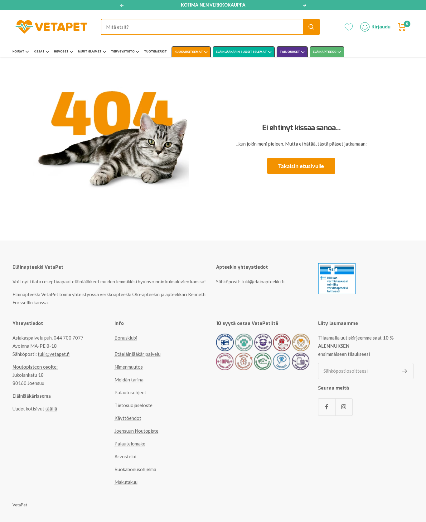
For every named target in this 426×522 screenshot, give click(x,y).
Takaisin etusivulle (301, 165)
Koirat (18, 51)
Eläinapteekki (325, 52)
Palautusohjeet (130, 392)
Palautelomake (129, 443)
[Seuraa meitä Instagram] (343, 406)
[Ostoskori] (402, 27)
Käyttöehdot (127, 418)
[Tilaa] (404, 371)
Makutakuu (126, 482)
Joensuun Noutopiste (136, 431)
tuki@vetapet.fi (54, 354)
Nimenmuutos (128, 367)
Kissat (40, 51)
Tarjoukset (290, 52)
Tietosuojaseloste (133, 405)
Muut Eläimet (90, 51)
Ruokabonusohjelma (135, 469)
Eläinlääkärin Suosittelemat (242, 52)
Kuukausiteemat (189, 52)
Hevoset (62, 51)
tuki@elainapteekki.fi (262, 281)
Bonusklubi (125, 338)
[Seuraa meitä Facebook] (326, 406)
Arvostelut (125, 456)
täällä (51, 408)
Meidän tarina (128, 379)
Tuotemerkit (155, 51)
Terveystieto (123, 51)
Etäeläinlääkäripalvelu (137, 354)
